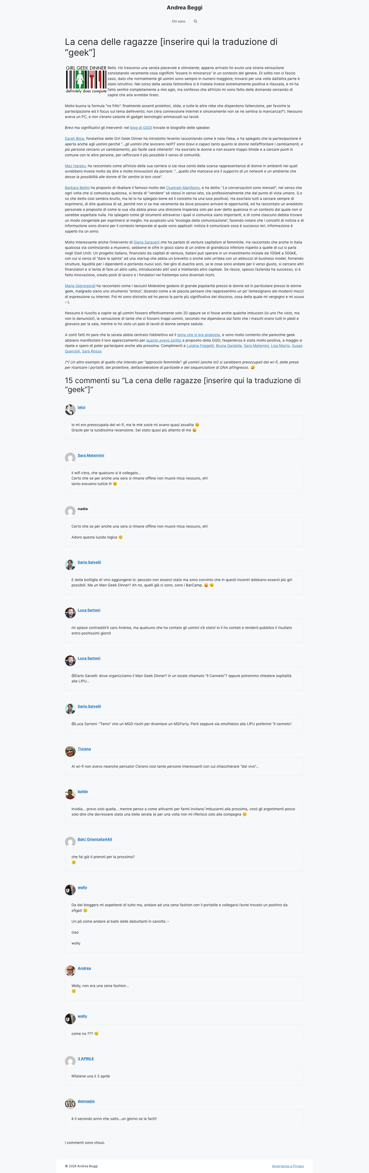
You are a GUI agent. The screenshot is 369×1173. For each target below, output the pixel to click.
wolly (82, 887)
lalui (81, 407)
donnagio (86, 1101)
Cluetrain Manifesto (183, 188)
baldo (83, 791)
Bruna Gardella (229, 346)
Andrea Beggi (184, 7)
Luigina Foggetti (200, 346)
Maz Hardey (75, 166)
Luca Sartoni (89, 610)
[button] (195, 21)
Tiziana (84, 749)
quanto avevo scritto (163, 340)
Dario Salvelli (89, 562)
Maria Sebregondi (80, 286)
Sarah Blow (74, 138)
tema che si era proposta (198, 335)
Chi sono (178, 21)
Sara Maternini (256, 346)
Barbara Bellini (77, 188)
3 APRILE (86, 1058)
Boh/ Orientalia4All (95, 839)
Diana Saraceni (147, 242)
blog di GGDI (141, 127)
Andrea (84, 968)
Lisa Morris (280, 346)
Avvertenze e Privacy (288, 1166)
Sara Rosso (91, 351)
